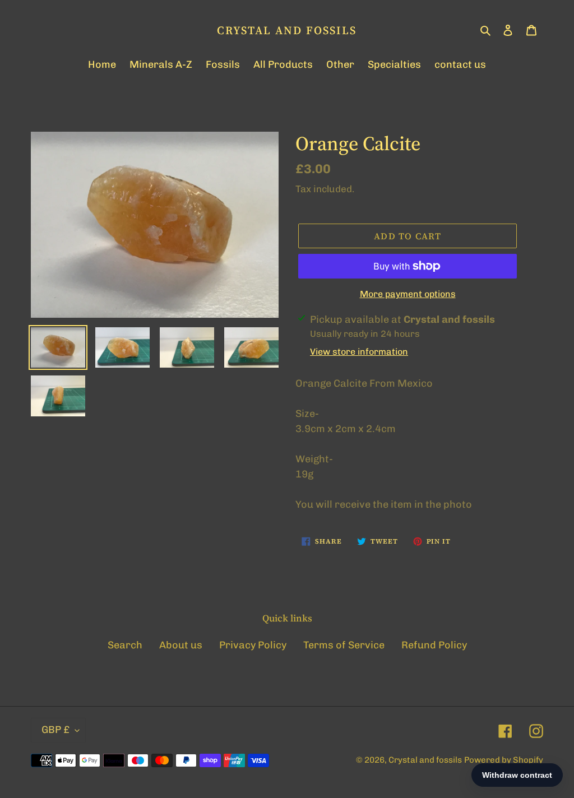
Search (125, 645)
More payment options (408, 294)
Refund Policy (434, 645)
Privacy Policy (252, 645)
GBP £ (55, 729)
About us (180, 645)
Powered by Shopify (503, 760)
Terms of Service (344, 645)
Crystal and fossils (287, 30)
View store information (359, 351)
